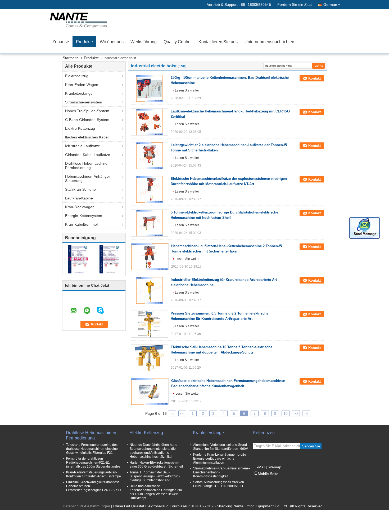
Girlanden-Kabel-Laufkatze (87, 154)
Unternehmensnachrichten (269, 42)
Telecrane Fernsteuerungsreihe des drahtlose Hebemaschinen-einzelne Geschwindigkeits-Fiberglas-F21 (92, 449)
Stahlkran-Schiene (80, 189)
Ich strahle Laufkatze (82, 146)
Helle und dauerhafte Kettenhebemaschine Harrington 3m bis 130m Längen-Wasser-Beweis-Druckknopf (156, 492)
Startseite (71, 58)
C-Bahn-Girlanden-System (87, 119)
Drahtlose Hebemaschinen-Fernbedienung (88, 165)
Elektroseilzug (76, 76)
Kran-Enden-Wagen (81, 84)
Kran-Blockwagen (79, 207)
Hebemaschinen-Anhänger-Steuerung (88, 178)
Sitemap (274, 467)
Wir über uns (112, 42)
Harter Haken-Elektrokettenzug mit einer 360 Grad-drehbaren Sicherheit (156, 464)
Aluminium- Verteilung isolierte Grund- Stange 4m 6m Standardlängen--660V (220, 447)
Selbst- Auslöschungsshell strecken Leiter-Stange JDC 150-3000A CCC (219, 484)
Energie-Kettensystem (83, 215)
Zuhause (60, 42)
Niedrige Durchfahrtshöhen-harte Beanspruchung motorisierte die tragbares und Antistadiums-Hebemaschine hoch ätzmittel (153, 451)
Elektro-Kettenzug (80, 128)
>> (296, 413)
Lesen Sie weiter (187, 90)
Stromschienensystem (83, 102)
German (330, 4)
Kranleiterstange (79, 93)
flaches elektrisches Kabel (86, 137)
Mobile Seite (268, 474)
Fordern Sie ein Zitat (294, 4)
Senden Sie (311, 446)
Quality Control (178, 42)
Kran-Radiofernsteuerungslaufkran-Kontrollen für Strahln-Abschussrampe (93, 474)
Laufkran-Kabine (79, 198)
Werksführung (143, 42)
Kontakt (314, 78)
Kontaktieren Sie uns (218, 42)
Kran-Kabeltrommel (81, 224)
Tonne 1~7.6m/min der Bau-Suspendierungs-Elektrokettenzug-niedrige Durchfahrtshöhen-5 (155, 476)
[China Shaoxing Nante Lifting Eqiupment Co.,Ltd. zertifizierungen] (78, 259)
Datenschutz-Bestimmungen (86, 506)
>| (306, 413)
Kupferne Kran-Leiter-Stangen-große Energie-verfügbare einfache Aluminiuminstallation (219, 458)
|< (172, 413)
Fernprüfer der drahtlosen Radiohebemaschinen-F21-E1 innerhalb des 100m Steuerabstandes (93, 462)
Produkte (84, 42)
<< (182, 413)
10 (285, 413)
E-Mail (260, 467)
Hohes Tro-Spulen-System (87, 111)
